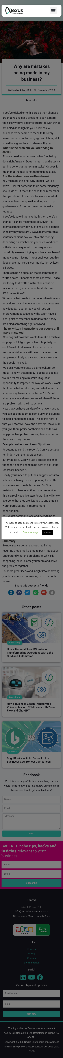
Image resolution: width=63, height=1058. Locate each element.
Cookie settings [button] (30, 532)
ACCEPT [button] (47, 532)
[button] (53, 10)
